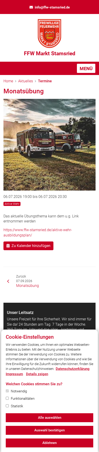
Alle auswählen (49, 418)
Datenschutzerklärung (73, 369)
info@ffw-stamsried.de (52, 7)
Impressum (14, 374)
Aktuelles (25, 81)
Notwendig (19, 391)
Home (8, 81)
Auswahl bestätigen (49, 430)
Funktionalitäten (23, 399)
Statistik (17, 406)
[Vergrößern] (49, 145)
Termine (45, 81)
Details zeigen (37, 374)
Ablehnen (49, 443)
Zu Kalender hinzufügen (31, 246)
